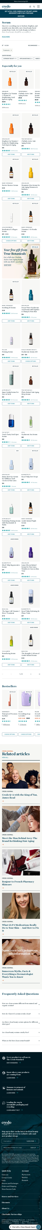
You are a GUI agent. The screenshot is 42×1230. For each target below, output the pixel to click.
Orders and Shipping (9, 1186)
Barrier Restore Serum (10, 185)
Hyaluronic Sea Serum (29, 434)
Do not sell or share (32, 1223)
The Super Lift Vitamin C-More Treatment (11, 612)
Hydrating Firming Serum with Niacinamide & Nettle (11, 523)
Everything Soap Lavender (24, 715)
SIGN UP (33, 1147)
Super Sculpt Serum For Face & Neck (10, 393)
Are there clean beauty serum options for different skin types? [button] (20, 1023)
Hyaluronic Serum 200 (30, 352)
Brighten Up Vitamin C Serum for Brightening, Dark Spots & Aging (9, 96)
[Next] (30, 674)
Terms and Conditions (14, 1162)
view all (5, 757)
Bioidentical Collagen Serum (9, 230)
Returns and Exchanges (10, 1183)
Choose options (11, 241)
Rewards (25, 1180)
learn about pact (13, 1110)
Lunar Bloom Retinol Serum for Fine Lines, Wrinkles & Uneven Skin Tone (30, 568)
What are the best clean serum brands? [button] (16, 1041)
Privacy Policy (25, 1162)
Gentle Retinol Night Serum (29, 522)
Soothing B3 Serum (9, 308)
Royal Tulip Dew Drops (30, 477)
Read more (6, 36)
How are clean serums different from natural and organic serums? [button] (19, 1004)
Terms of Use (25, 1221)
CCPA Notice (15, 1221)
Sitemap (16, 1223)
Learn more (11, 1078)
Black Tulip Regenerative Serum (11, 566)
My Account (26, 1175)
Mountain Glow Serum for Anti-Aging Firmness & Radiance (31, 187)
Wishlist (25, 1177)
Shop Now (21, 16)
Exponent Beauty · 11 (9, 58)
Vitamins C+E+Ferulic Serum (29, 230)
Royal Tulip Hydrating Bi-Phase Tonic (31, 612)
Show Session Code (9, 1189)
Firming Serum (7, 352)
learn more (11, 1093)
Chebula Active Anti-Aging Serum (25, 94)
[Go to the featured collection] (21, 261)
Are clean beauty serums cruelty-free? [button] (15, 1032)
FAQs (4, 1180)
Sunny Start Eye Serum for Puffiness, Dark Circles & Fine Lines (10, 479)
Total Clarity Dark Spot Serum (10, 435)
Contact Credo (7, 1178)
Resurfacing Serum (8, 653)
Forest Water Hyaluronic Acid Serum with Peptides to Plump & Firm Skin (30, 310)
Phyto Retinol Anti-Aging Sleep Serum (30, 393)
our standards (12, 1063)
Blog (23, 1223)
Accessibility (31, 1220)
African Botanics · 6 (26, 58)
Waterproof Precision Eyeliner (9, 715)
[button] (30, 7)
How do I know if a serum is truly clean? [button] (16, 1014)
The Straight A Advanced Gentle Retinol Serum (30, 654)
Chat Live (5, 1175)
